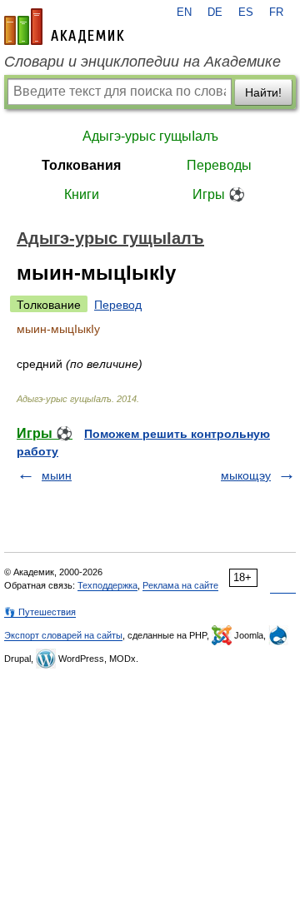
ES (245, 12)
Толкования (81, 165)
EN (184, 12)
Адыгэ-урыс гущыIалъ (150, 136)
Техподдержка (108, 585)
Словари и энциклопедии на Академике (142, 61)
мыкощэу (246, 475)
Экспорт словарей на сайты (63, 635)
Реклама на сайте (180, 585)
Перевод (118, 304)
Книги (81, 194)
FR (276, 12)
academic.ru (64, 26)
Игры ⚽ (218, 194)
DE (215, 12)
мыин (57, 475)
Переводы (219, 165)
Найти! (263, 92)
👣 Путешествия (40, 612)
